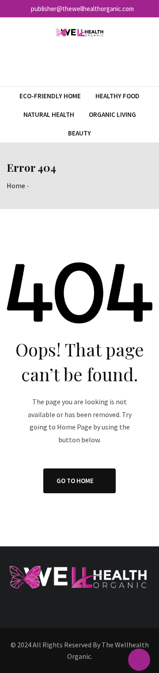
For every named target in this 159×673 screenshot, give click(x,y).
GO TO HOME (75, 480)
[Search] (148, 62)
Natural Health (48, 114)
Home (16, 185)
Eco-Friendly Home (50, 96)
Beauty (79, 133)
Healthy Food (117, 96)
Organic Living (112, 114)
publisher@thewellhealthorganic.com (82, 8)
